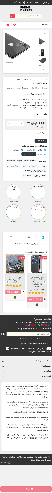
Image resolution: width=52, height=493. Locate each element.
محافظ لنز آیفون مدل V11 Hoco (34, 175)
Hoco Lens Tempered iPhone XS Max (21, 161)
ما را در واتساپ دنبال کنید (39, 325)
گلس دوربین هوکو (13, 166)
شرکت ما (47, 371)
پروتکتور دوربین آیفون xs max (35, 170)
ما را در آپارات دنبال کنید (45, 325)
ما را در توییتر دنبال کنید (29, 325)
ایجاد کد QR (41, 141)
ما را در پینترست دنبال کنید (25, 325)
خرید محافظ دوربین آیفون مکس (34, 166)
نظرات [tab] (11, 237)
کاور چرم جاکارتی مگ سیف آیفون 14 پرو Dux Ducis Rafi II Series (37, 282)
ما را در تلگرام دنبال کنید (49, 325)
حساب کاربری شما (43, 360)
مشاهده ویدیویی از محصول (34, 94)
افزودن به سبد (26, 488)
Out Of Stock (35, 299)
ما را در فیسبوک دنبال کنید (35, 325)
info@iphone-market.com (29, 350)
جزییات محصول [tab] (23, 237)
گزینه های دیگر (29, 154)
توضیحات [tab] (39, 237)
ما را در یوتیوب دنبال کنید (32, 325)
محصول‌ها (46, 366)
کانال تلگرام (19, 2)
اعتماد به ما (46, 376)
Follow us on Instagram (42, 325)
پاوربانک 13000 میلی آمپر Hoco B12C (15, 279)
